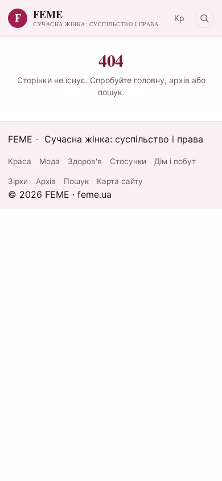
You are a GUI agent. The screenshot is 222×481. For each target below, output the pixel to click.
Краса (19, 161)
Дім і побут (175, 161)
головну (149, 80)
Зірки (18, 181)
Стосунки (128, 161)
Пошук (76, 181)
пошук (110, 92)
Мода (49, 161)
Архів (46, 181)
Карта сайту (120, 181)
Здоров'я (85, 161)
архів (179, 80)
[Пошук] (204, 18)
